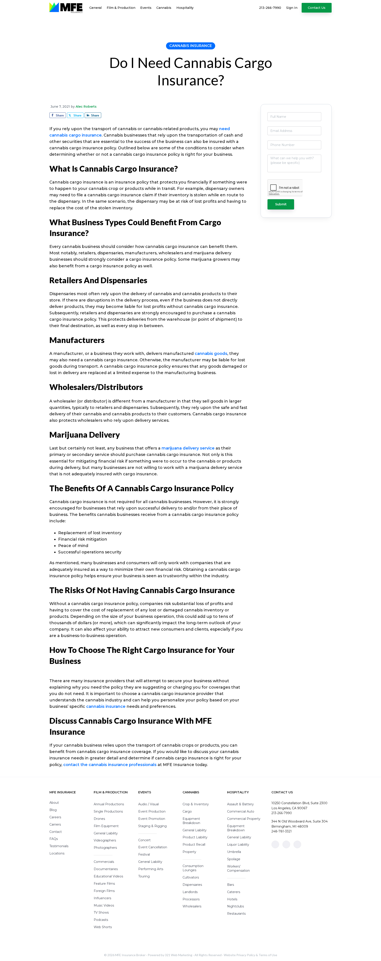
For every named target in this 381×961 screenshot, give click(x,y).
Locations (56, 853)
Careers (55, 817)
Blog (53, 810)
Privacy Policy (245, 955)
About (54, 803)
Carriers (55, 824)
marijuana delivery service (188, 448)
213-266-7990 (281, 813)
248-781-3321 (281, 831)
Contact (55, 832)
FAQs (53, 839)
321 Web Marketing (178, 955)
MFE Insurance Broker (130, 955)
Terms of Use (268, 955)
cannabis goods (211, 353)
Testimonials (58, 846)
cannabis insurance (105, 706)
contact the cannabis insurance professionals (110, 764)
